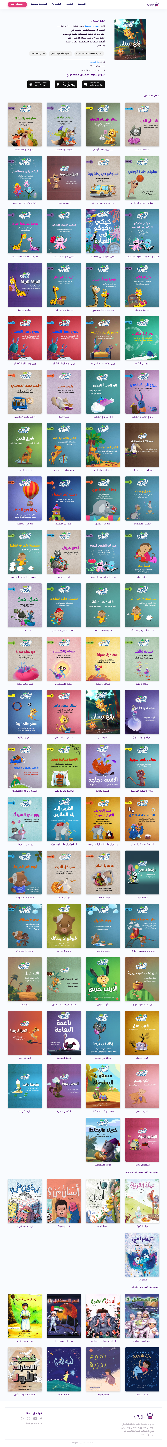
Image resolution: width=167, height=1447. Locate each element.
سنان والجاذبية (25, 738)
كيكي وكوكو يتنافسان (25, 203)
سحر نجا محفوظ (92, 26)
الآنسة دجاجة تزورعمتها (25, 791)
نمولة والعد (142, 684)
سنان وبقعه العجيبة (142, 791)
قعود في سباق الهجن (64, 1005)
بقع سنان (103, 738)
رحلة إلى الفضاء (64, 524)
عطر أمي (142, 1280)
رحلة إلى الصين (103, 524)
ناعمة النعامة (64, 1058)
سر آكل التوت (64, 898)
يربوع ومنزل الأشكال (64, 363)
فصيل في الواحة (103, 470)
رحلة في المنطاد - (24, 524)
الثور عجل (25, 1005)
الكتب (69, 4)
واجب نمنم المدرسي (25, 417)
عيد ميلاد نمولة (25, 684)
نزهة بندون (142, 898)
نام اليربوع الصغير (103, 417)
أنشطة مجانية (38, 4)
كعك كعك (25, 631)
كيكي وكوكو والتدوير (64, 257)
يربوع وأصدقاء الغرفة (103, 363)
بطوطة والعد (24, 1111)
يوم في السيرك (25, 844)
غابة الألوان (103, 1226)
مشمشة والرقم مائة (142, 631)
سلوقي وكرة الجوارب (142, 203)
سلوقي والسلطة (24, 150)
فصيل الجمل (25, 470)
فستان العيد (142, 150)
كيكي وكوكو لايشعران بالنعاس (142, 257)
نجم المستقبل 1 (64, 1341)
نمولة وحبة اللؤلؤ (142, 738)
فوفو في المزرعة (25, 898)
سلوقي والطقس (64, 150)
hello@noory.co (34, 1424)
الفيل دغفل (142, 1058)
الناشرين (56, 4)
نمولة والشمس (64, 684)
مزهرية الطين (103, 898)
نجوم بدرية (103, 1395)
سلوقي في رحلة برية (103, 203)
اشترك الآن (17, 4)
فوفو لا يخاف (64, 951)
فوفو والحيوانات (24, 951)
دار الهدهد (94, 62)
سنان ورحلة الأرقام (103, 150)
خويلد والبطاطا (103, 1165)
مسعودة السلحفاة (103, 1111)
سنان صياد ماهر (64, 738)
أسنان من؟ (64, 1226)
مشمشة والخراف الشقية (25, 577)
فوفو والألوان (103, 951)
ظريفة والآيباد (142, 310)
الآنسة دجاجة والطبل (142, 844)
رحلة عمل (142, 577)
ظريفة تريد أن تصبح (103, 310)
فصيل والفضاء (142, 524)
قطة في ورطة (103, 1058)
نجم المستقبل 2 (142, 1341)
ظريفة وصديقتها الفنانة (25, 257)
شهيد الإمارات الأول (25, 1395)
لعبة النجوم (64, 1395)
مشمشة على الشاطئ (64, 631)
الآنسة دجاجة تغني (64, 791)
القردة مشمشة (103, 631)
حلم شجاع (142, 1395)
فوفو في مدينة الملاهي (142, 951)
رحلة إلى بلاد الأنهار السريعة (103, 844)
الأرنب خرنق (103, 1005)
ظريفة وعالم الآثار (64, 310)
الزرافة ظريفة (24, 310)
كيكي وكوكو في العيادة (103, 257)
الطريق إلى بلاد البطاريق (64, 844)
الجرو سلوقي (64, 203)
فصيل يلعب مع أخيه (64, 470)
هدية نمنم (64, 417)
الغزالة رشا (25, 1058)
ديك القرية (142, 1226)
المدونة (82, 4)
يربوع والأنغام (142, 363)
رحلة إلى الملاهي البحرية (103, 577)
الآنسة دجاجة (103, 791)
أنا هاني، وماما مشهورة (103, 1341)
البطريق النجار (142, 1165)
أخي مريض (64, 577)
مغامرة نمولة (103, 684)
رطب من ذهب (25, 1341)
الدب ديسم (142, 1111)
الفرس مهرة (64, 1111)
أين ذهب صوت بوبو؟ (142, 1005)
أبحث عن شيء (25, 1226)
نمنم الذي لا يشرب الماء (142, 470)
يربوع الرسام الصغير (142, 417)
